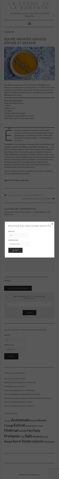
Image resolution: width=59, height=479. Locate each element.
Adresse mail (13, 240)
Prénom (11, 231)
